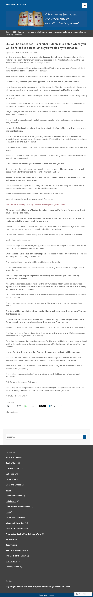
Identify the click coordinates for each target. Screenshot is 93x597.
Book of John (11, 463)
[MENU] (84, 5)
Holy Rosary (11, 501)
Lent (8, 512)
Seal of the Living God (16, 550)
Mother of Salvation (15, 528)
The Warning (11, 561)
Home (8, 32)
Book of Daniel (12, 457)
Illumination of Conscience (18, 506)
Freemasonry (12, 479)
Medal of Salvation (14, 517)
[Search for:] (46, 437)
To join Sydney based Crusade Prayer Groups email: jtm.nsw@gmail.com (38, 586)
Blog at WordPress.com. (47, 595)
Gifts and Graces (13, 485)
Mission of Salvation (16, 4)
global (8, 490)
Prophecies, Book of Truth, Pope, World (23, 534)
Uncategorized (12, 566)
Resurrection (11, 545)
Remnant (10, 539)
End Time (10, 474)
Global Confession (14, 495)
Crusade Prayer (13, 468)
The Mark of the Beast (16, 556)
